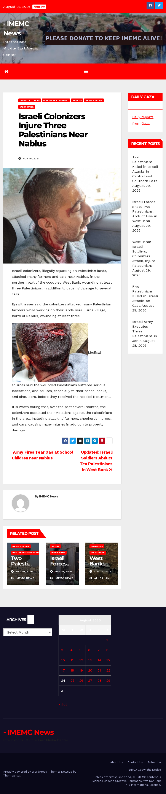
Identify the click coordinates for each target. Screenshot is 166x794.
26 (81, 680)
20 (90, 670)
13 (90, 660)
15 (108, 660)
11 (71, 660)
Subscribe (154, 762)
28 (99, 680)
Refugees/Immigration (26, 552)
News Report (93, 100)
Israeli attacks (30, 100)
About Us (116, 762)
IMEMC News (48, 496)
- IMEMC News (28, 732)
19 (81, 670)
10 (63, 660)
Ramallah (97, 546)
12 (81, 660)
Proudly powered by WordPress (25, 771)
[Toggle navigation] (86, 71)
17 (63, 670)
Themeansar (11, 775)
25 (72, 680)
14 (99, 660)
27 (90, 680)
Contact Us (135, 762)
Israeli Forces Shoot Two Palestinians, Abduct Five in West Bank (144, 211)
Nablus (77, 100)
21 (99, 670)
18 (72, 670)
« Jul (63, 704)
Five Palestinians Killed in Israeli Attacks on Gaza (145, 296)
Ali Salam (101, 578)
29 (108, 680)
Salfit (55, 546)
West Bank (27, 107)
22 (108, 670)
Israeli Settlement (56, 100)
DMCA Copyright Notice (145, 769)
